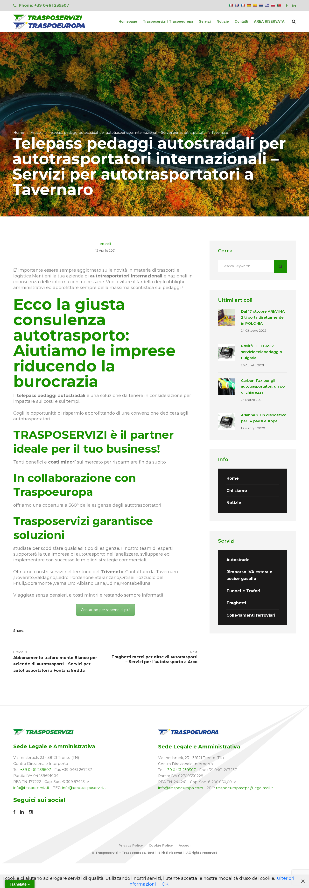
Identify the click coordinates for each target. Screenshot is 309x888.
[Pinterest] (53, 630)
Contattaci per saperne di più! (105, 610)
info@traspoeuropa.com (180, 788)
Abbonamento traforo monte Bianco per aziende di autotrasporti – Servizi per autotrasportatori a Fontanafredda (55, 664)
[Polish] (273, 5)
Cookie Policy (161, 845)
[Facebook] (32, 630)
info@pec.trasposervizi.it (84, 787)
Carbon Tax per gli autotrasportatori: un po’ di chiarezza (263, 386)
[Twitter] (39, 630)
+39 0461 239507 (35, 769)
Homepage (128, 21)
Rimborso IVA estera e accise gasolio (249, 575)
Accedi (184, 845)
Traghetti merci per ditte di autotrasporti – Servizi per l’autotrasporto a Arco (154, 659)
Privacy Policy (131, 845)
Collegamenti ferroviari (250, 615)
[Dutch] (261, 5)
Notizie (223, 21)
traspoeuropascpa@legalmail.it (244, 788)
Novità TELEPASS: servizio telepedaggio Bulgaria (261, 351)
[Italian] (230, 5)
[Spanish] (255, 5)
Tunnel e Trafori (243, 591)
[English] (236, 5)
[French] (242, 5)
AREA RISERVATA (269, 21)
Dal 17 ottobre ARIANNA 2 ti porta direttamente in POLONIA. (263, 317)
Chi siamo (236, 490)
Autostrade (238, 560)
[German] (248, 5)
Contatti (241, 21)
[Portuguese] (279, 5)
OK (165, 884)
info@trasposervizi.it (31, 787)
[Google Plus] (47, 630)
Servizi (205, 21)
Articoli (36, 132)
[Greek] (267, 5)
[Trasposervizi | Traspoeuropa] (49, 21)
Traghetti (236, 603)
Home (18, 132)
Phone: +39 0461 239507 (44, 5)
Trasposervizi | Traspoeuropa (168, 21)
